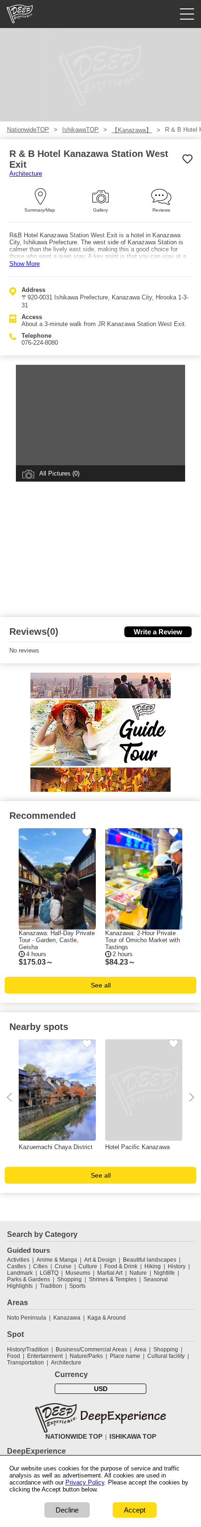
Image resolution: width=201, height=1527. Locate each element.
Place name (126, 1356)
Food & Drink (120, 1266)
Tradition (51, 1286)
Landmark (20, 1273)
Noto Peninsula (26, 1317)
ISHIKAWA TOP (132, 1436)
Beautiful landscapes (149, 1260)
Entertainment (45, 1356)
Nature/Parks (86, 1356)
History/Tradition (28, 1349)
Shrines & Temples (112, 1279)
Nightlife (164, 1273)
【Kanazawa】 (132, 130)
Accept (134, 1510)
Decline (67, 1510)
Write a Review (158, 632)
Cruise (63, 1266)
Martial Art (109, 1273)
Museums (77, 1273)
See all (101, 985)
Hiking (152, 1266)
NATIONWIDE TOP (73, 1436)
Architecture (25, 173)
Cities (40, 1266)
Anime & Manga (56, 1260)
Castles (16, 1266)
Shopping (69, 1279)
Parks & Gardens (28, 1279)
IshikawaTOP (80, 129)
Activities (18, 1260)
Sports (77, 1286)
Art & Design (100, 1260)
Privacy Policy (84, 1482)
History (177, 1266)
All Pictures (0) (59, 473)
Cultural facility (166, 1356)
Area (140, 1349)
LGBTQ (49, 1273)
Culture (88, 1266)
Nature (138, 1273)
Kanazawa (66, 1317)
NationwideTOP (28, 129)
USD (101, 1388)
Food (13, 1356)
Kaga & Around (106, 1317)
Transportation (25, 1362)
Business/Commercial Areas (91, 1349)
